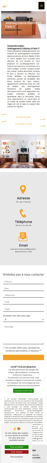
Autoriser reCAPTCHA (23, 391)
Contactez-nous (23, 123)
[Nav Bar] (41, 5)
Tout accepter (16, 447)
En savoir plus (23, 116)
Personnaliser (16, 456)
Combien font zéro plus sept (16, 315)
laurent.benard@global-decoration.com (23, 250)
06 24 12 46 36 (23, 225)
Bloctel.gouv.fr (36, 438)
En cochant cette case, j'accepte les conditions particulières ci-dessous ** (23, 349)
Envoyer (23, 357)
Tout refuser (16, 452)
